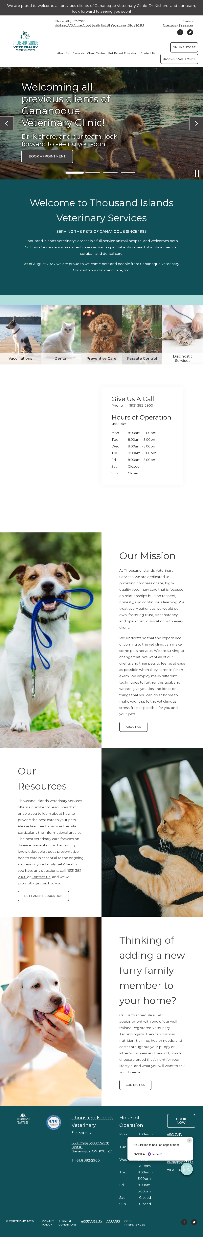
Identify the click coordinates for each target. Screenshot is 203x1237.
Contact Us (41, 877)
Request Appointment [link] (50, 154)
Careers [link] (188, 21)
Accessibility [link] (91, 1221)
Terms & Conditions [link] (67, 1222)
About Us (63, 53)
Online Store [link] (184, 47)
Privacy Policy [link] (48, 1222)
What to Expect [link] (180, 1169)
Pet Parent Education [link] (122, 53)
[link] (25, 41)
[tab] (119, 424)
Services (78, 53)
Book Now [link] (181, 1120)
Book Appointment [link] (179, 59)
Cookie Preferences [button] (134, 1222)
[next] (196, 123)
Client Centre (96, 53)
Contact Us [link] (148, 53)
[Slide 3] (110, 172)
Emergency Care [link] (180, 1162)
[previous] (7, 123)
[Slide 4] (128, 172)
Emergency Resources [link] (178, 25)
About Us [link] (133, 727)
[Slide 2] (93, 173)
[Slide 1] (75, 172)
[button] (187, 1169)
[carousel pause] (197, 173)
